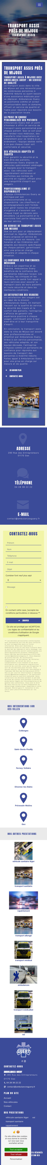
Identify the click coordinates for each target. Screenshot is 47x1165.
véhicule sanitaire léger (17, 1117)
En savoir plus (15, 370)
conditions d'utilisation (18, 632)
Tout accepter (16, 1149)
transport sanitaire (14, 1121)
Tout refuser (16, 1154)
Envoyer (25, 620)
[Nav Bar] (39, 4)
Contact (7, 1106)
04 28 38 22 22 (23, 487)
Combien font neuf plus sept (19, 575)
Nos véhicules (11, 1102)
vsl (33, 1117)
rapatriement (12, 1126)
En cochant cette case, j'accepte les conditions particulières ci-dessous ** (23, 611)
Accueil (7, 1098)
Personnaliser (16, 1159)
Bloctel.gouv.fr (18, 688)
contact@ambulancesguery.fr (23, 518)
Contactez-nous (16, 376)
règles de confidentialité (23, 629)
